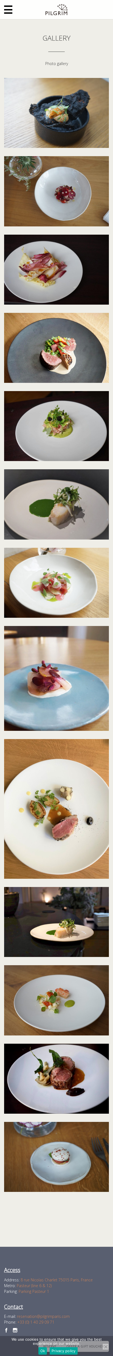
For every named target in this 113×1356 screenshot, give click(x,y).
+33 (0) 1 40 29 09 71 (35, 1322)
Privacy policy (64, 1351)
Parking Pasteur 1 (34, 1291)
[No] (105, 1346)
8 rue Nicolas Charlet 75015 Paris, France (57, 1279)
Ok (42, 1351)
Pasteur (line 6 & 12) (34, 1285)
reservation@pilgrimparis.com (43, 1316)
